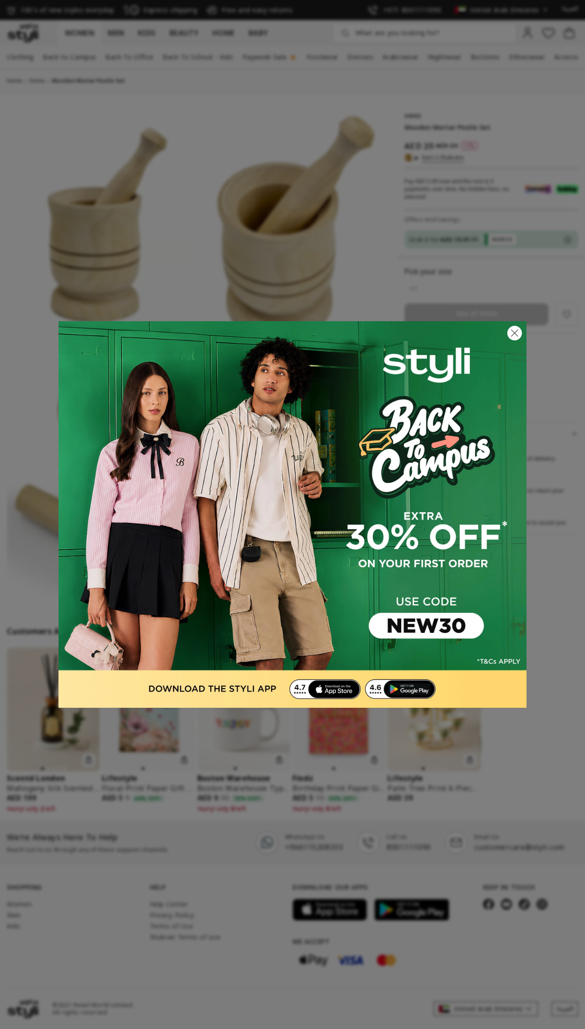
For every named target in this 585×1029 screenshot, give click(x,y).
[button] (514, 333)
